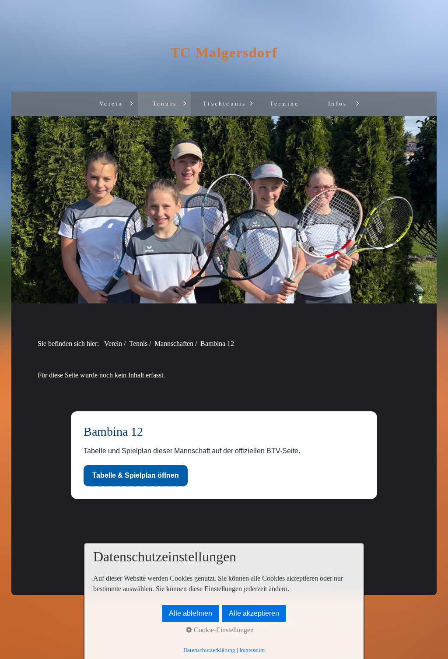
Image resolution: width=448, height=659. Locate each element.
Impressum (252, 650)
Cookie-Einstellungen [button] (223, 630)
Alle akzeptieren (254, 613)
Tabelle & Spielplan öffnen (135, 475)
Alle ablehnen (190, 613)
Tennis (165, 104)
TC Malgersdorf (224, 52)
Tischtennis (224, 104)
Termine (284, 104)
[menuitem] (111, 104)
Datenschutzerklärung (209, 650)
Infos (337, 104)
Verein (111, 104)
